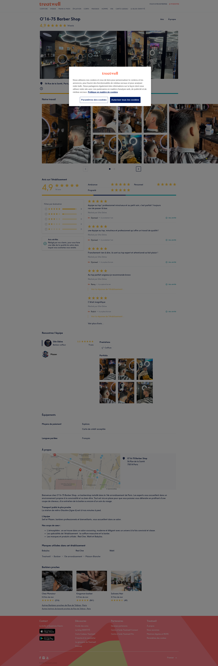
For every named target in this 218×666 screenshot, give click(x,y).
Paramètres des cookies (94, 100)
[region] (110, 86)
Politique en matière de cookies (103, 92)
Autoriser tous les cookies (125, 100)
